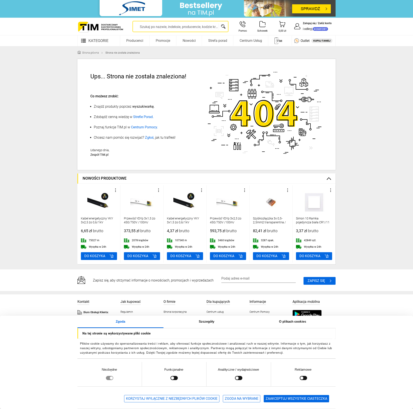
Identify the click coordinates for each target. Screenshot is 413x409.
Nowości (189, 41)
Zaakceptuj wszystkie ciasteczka (296, 399)
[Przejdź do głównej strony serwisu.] (100, 27)
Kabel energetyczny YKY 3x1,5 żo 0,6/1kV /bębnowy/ (183, 222)
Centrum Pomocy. (144, 127)
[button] (115, 190)
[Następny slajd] (331, 224)
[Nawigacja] (279, 41)
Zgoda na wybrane (241, 399)
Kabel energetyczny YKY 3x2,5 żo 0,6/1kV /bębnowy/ (97, 222)
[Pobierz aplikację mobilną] (311, 314)
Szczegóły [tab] (206, 321)
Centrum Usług (251, 41)
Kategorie (98, 40)
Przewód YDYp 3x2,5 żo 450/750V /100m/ (225, 220)
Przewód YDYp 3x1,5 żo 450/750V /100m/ (139, 220)
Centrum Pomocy (260, 311)
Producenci (134, 41)
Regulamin (126, 311)
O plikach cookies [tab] (292, 321)
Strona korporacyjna (174, 311)
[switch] (174, 378)
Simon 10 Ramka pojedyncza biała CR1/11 (313, 220)
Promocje (163, 41)
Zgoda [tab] (120, 321)
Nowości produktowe (104, 178)
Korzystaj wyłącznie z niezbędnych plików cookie (171, 399)
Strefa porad (217, 41)
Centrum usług (215, 311)
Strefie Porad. (143, 117)
